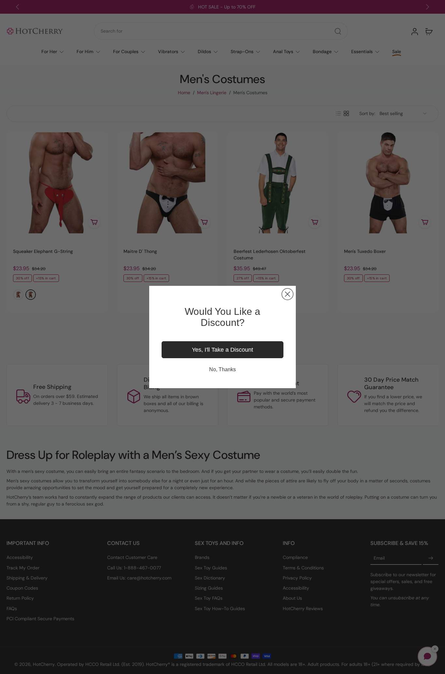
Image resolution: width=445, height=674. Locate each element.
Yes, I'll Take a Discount (222, 349)
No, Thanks (222, 369)
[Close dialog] (287, 294)
